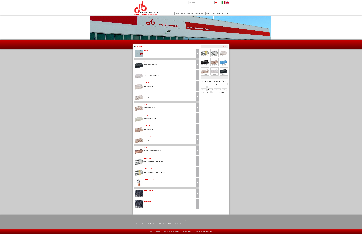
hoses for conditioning (207, 81)
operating (203, 89)
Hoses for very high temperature (186, 220)
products (190, 14)
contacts (220, 14)
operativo (216, 86)
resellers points (199, 14)
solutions (211, 84)
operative (203, 86)
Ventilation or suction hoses (141, 220)
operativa (210, 89)
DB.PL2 (205, 74)
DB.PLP (223, 56)
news (226, 14)
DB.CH (223, 74)
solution (225, 84)
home (177, 14)
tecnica (203, 92)
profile (183, 14)
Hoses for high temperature (169, 220)
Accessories (213, 220)
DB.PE (214, 74)
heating (210, 86)
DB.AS (205, 65)
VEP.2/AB (224, 65)
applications (204, 84)
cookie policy (209, 231)
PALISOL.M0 (205, 56)
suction (222, 86)
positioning (214, 92)
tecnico (224, 89)
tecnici (208, 92)
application (218, 84)
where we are (210, 14)
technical (221, 92)
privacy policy (202, 231)
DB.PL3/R (214, 65)
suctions (225, 81)
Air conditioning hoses (202, 220)
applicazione (217, 81)
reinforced (203, 95)
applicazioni (218, 89)
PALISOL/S (214, 56)
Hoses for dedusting (155, 220)
